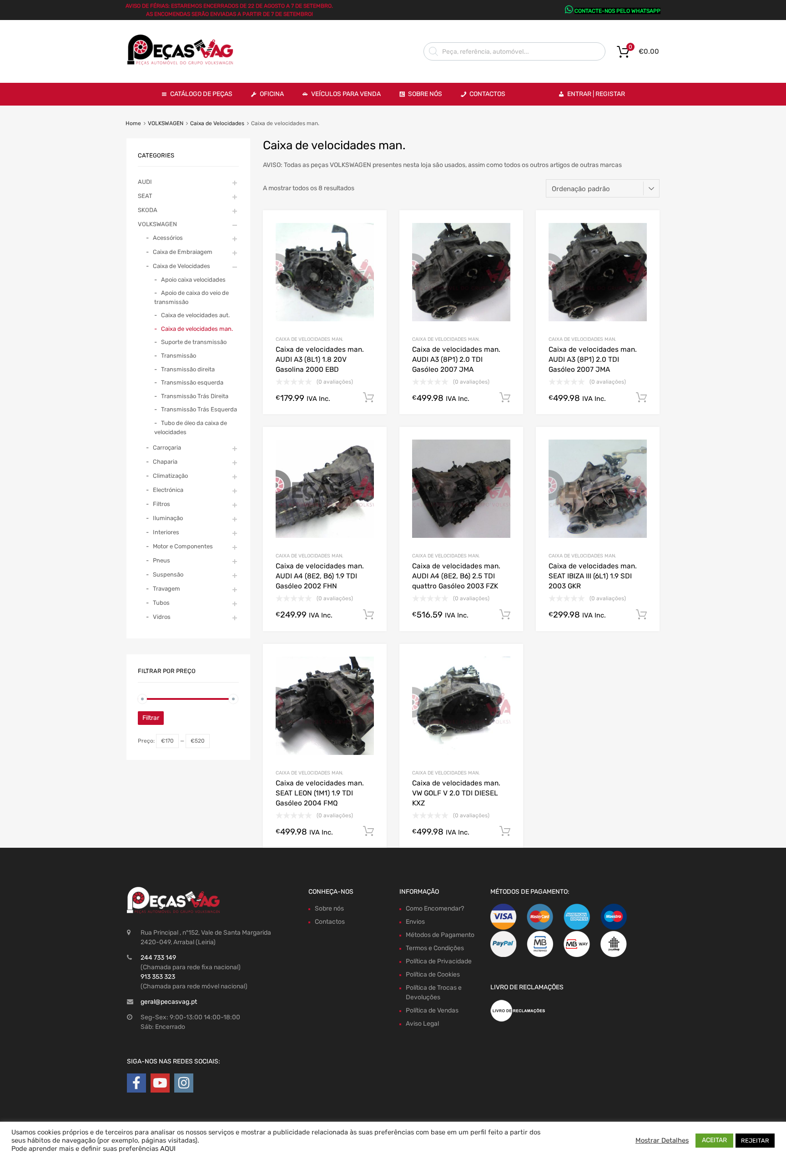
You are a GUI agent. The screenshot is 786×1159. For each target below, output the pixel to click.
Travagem (166, 588)
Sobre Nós (425, 94)
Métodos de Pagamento (440, 935)
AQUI (168, 1148)
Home (133, 123)
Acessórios (168, 237)
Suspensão (168, 574)
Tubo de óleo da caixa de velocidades (190, 427)
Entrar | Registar (596, 94)
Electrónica (168, 489)
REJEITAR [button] (755, 1140)
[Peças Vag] (184, 63)
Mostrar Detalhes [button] (662, 1140)
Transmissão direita (188, 369)
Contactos (487, 94)
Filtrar (150, 718)
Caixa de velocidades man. (309, 339)
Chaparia (165, 461)
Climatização (170, 475)
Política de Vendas (432, 1010)
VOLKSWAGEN (165, 123)
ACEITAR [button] (714, 1140)
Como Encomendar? (435, 908)
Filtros (161, 504)
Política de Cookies (433, 974)
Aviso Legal (422, 1023)
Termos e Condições (435, 948)
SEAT (145, 195)
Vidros (162, 616)
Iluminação (168, 518)
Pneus (161, 560)
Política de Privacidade (439, 961)
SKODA (147, 210)
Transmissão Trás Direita (194, 396)
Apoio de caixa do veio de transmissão (191, 297)
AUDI (145, 181)
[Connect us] (136, 1083)
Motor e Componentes (183, 546)
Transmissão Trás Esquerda (199, 409)
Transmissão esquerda (192, 382)
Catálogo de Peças (201, 94)
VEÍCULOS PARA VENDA (346, 94)
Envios (415, 922)
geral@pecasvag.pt (169, 1002)
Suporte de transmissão (194, 342)
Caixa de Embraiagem (182, 251)
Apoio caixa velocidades (193, 279)
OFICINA (272, 94)
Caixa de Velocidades (217, 123)
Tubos (161, 602)
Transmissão (178, 355)
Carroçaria (167, 447)
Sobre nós (329, 908)
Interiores (166, 532)
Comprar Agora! (368, 398)
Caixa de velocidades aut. (195, 315)
